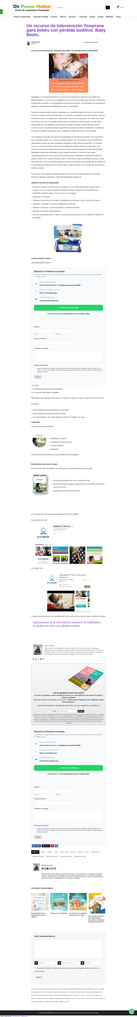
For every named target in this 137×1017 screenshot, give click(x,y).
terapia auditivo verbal (80, 856)
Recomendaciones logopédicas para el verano (38, 915)
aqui (48, 719)
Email (54, 711)
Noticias (92, 17)
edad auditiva (61, 193)
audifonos (49, 852)
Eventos (101, 17)
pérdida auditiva (95, 852)
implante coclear (64, 852)
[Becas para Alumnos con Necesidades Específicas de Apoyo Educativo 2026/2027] (97, 894)
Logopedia (83, 17)
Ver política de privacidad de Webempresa (90, 995)
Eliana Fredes (35, 42)
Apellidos (58, 334)
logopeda (73, 852)
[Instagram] (43, 659)
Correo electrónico (40, 338)
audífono (43, 852)
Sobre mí (63, 17)
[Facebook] (33, 659)
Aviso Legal (73, 1013)
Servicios (72, 17)
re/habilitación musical (52, 856)
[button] (131, 1011)
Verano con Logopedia (58, 913)
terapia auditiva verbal (66, 856)
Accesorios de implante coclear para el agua (78, 914)
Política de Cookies (93, 1013)
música (87, 852)
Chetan (14, 1016)
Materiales (109, 17)
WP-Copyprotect (23, 1016)
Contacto (54, 17)
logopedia (80, 852)
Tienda (118, 17)
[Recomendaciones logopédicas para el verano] (40, 894)
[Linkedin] (36, 659)
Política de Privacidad (41, 365)
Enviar (38, 377)
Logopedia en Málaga (40, 17)
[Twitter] (38, 659)
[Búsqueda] (108, 7)
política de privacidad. (43, 370)
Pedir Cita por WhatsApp (70, 307)
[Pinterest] (41, 659)
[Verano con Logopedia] (59, 894)
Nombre (36, 334)
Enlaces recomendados (22, 17)
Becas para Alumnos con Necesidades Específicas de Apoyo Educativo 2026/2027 (96, 919)
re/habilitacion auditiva (38, 856)
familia (56, 852)
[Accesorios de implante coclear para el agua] (78, 894)
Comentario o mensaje (41, 348)
